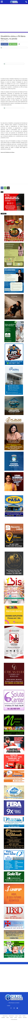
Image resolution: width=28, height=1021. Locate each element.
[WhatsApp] (5, 188)
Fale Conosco (11, 1015)
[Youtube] (17, 1008)
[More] (19, 44)
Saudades (3, 1017)
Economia (25, 1017)
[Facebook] (2, 188)
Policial (24, 1015)
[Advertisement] (14, 18)
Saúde (7, 1017)
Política (11, 1017)
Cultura (15, 1017)
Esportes (19, 1017)
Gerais (20, 1015)
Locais (5, 33)
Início (1, 33)
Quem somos (5, 1015)
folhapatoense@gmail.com (16, 1005)
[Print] (8, 188)
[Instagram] (14, 1008)
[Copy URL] (11, 188)
